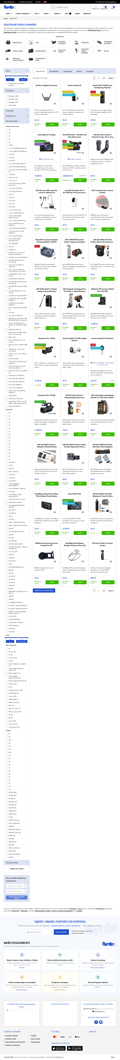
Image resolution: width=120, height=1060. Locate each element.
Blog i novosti (35, 1039)
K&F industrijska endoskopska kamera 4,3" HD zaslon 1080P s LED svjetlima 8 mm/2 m (102, 396)
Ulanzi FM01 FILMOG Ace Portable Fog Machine (102, 86)
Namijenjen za (11, 116)
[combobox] (16, 886)
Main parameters (12, 121)
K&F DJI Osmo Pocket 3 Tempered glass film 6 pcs (74, 396)
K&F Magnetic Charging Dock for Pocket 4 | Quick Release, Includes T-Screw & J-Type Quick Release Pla (74, 290)
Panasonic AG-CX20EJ (46, 395)
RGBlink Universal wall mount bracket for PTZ (46, 544)
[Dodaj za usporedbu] (55, 104)
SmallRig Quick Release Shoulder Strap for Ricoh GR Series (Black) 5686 (74, 544)
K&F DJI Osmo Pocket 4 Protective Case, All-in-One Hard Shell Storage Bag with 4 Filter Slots (102, 136)
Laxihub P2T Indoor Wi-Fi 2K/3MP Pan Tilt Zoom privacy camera (74, 191)
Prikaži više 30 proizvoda (44, 590)
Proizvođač (9, 111)
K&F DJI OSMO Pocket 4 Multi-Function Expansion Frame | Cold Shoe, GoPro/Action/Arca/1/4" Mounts (74, 445)
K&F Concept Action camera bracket (102, 191)
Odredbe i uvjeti (10, 1039)
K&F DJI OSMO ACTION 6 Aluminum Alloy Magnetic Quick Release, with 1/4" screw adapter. (102, 445)
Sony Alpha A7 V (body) (47, 135)
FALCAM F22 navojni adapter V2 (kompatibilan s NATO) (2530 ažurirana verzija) (46, 240)
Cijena (8, 71)
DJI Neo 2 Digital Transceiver (46, 85)
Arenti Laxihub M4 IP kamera (102, 338)
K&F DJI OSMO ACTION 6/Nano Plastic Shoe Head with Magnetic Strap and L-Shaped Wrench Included (102, 240)
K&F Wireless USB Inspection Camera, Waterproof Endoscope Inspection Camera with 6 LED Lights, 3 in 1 (46, 191)
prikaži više (59, 36)
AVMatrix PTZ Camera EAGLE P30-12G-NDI (102, 290)
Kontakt (38, 2)
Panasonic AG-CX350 (46, 338)
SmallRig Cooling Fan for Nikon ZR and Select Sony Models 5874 (46, 495)
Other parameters (12, 863)
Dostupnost (10, 90)
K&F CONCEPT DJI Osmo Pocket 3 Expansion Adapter (74, 240)
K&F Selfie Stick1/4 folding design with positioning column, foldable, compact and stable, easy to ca (47, 290)
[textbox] (15, 886)
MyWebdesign (59, 1057)
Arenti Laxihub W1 (74, 85)
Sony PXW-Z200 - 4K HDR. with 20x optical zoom (74, 136)
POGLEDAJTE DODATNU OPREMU (16, 897)
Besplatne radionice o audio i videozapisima (66, 926)
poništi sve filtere (16, 869)
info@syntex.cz (99, 1011)
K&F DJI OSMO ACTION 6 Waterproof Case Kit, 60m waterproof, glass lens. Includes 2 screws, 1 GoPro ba (102, 495)
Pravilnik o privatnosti (12, 1045)
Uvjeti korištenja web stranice (15, 1042)
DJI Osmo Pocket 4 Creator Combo (102, 544)
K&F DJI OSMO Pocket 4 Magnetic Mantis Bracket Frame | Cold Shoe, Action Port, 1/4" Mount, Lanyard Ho (46, 445)
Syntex (6, 18)
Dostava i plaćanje (11, 1035)
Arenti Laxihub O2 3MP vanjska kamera (74, 339)
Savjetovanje (35, 1042)
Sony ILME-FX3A (74, 494)
